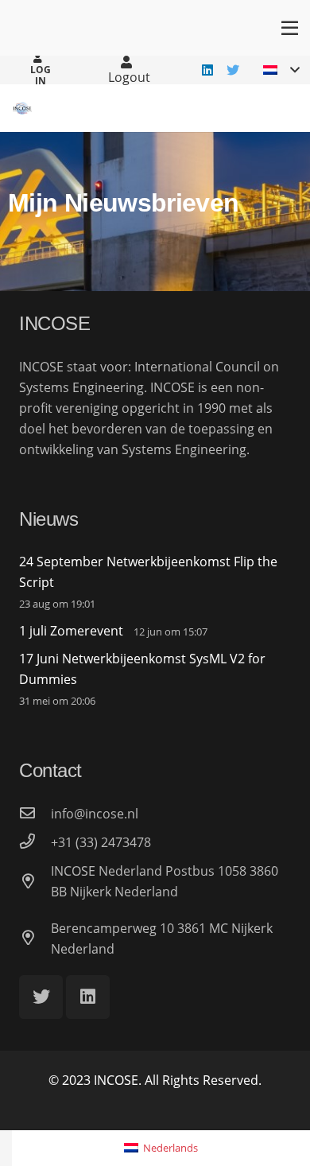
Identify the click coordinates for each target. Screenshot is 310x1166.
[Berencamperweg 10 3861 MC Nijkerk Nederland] (35, 938)
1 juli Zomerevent (71, 630)
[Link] (22, 108)
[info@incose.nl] (35, 813)
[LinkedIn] (207, 70)
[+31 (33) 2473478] (35, 842)
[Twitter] (233, 70)
